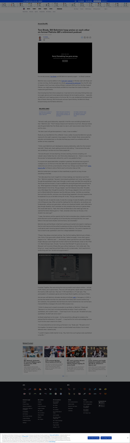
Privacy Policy (25, 436)
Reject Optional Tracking (93, 437)
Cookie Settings (52, 441)
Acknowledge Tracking (106, 437)
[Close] (127, 437)
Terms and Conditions (54, 435)
